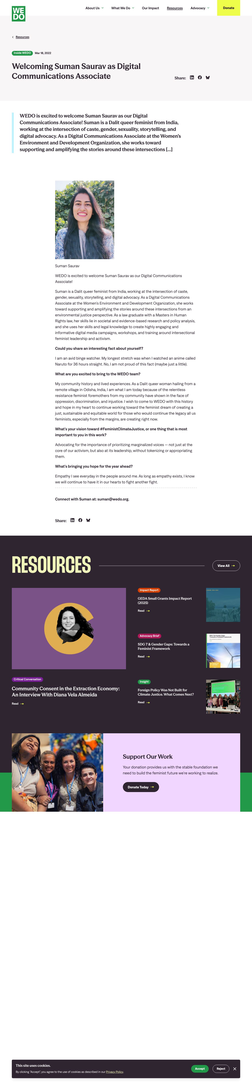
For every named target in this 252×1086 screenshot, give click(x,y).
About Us (92, 8)
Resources (175, 8)
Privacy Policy (114, 1072)
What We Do (120, 8)
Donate (228, 8)
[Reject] (234, 1069)
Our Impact (150, 8)
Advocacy (198, 8)
